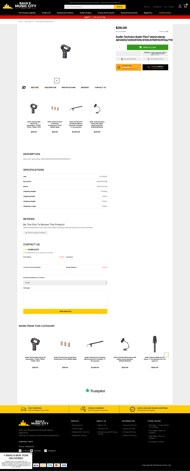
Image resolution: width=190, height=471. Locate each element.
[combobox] (89, 7)
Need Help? (147, 7)
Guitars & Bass (86, 13)
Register (172, 7)
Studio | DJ (46, 13)
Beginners (148, 13)
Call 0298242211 (157, 7)
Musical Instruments (129, 13)
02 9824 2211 (107, 2)
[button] (184, 7)
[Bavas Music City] (19, 5)
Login (165, 7)
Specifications (69, 87)
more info (156, 54)
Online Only (163, 31)
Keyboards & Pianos (65, 13)
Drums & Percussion (106, 13)
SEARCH (120, 7)
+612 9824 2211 (116, 2)
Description (50, 87)
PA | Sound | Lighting (27, 13)
